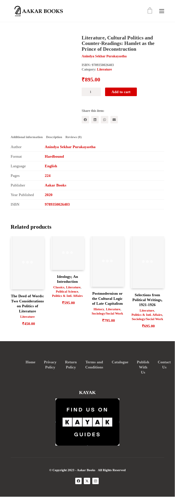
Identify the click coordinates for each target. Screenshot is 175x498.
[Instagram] (95, 481)
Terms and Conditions (94, 364)
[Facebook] (85, 119)
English (51, 166)
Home (30, 362)
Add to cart (120, 92)
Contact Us (164, 364)
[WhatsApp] (104, 119)
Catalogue (120, 362)
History (99, 309)
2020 (48, 195)
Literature (104, 69)
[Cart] (150, 11)
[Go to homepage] (37, 11)
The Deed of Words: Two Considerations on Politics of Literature (27, 303)
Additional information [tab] (27, 137)
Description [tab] (54, 137)
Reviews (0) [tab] (73, 137)
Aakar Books (55, 185)
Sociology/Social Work (107, 313)
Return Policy (71, 364)
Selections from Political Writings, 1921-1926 (147, 300)
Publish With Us (143, 367)
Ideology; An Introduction (67, 279)
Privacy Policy (50, 364)
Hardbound (54, 156)
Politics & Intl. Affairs (67, 295)
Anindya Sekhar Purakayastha (70, 147)
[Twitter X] (87, 481)
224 (48, 175)
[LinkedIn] (95, 119)
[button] (161, 11)
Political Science (67, 291)
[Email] (114, 119)
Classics (58, 287)
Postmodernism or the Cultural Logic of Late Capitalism (107, 298)
